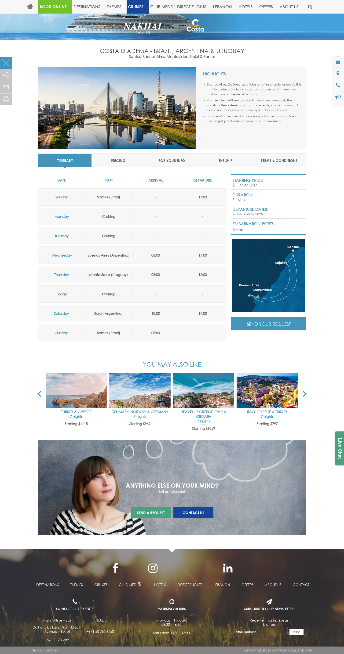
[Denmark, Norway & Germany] (140, 390)
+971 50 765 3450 (100, 631)
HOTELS (246, 6)
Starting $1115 (76, 423)
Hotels (160, 584)
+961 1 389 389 (57, 639)
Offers (266, 6)
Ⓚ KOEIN (306, 650)
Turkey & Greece (76, 411)
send (296, 631)
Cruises (135, 6)
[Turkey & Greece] (76, 390)
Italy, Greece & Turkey (267, 411)
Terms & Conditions (45, 650)
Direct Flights (191, 6)
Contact (301, 584)
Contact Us (193, 513)
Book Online (53, 6)
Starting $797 (267, 423)
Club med (127, 584)
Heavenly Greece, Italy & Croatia (204, 414)
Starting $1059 (203, 428)
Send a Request (151, 513)
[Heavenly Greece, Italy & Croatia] (203, 390)
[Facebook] (115, 568)
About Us (289, 6)
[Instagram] (153, 568)
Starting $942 (139, 423)
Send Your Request (269, 324)
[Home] (32, 7)
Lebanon (222, 6)
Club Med (160, 6)
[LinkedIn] (227, 568)
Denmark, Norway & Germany (140, 411)
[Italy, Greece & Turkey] (267, 390)
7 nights (76, 416)
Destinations (86, 6)
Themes (114, 6)
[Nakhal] (147, 26)
